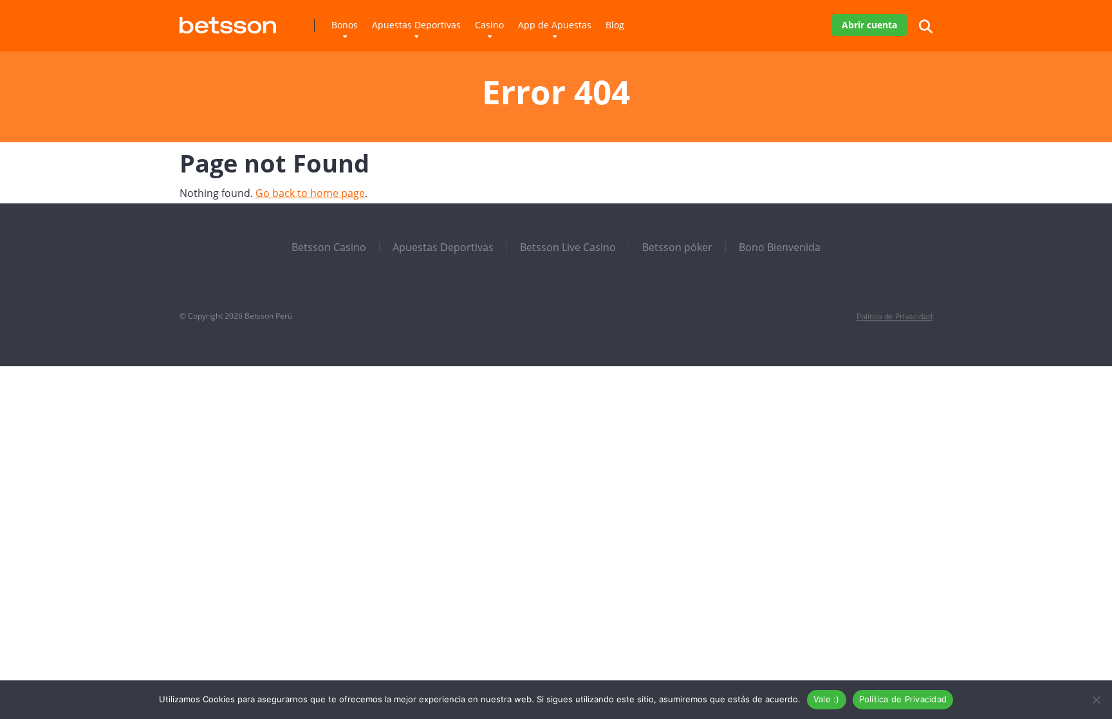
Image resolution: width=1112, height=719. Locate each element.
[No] (1095, 699)
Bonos (344, 25)
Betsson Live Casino (568, 247)
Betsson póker (677, 247)
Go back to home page (310, 193)
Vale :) (826, 699)
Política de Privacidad (894, 316)
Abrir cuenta (869, 25)
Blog (615, 25)
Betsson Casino (329, 247)
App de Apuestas (554, 25)
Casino (489, 25)
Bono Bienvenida (779, 247)
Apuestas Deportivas (416, 25)
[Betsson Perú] (228, 20)
